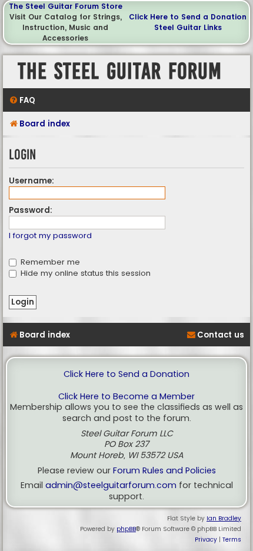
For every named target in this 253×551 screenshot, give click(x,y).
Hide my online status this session (84, 273)
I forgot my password (50, 236)
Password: (30, 210)
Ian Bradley (224, 518)
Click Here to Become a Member (126, 396)
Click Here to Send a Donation (188, 17)
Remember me (49, 262)
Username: (31, 180)
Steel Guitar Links (188, 27)
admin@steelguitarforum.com (111, 485)
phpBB (126, 529)
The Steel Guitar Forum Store (65, 6)
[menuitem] (22, 100)
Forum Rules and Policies (164, 470)
